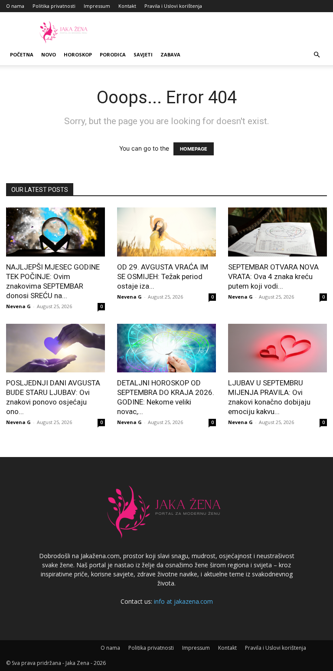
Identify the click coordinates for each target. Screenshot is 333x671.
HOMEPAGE (193, 149)
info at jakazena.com (183, 601)
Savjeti (143, 54)
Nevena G (18, 306)
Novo (48, 54)
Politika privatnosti (54, 6)
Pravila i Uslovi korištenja (173, 6)
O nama (15, 6)
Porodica (113, 54)
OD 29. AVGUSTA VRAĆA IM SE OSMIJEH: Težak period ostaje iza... (162, 276)
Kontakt (127, 6)
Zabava (170, 54)
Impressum (97, 6)
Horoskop (78, 54)
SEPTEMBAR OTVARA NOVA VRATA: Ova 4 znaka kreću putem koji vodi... (273, 276)
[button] (316, 55)
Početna (21, 54)
